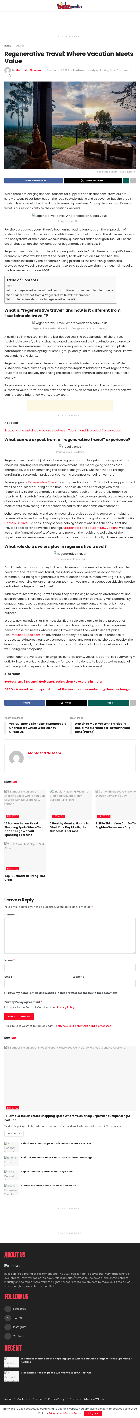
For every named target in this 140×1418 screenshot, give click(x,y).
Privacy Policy (65, 1007)
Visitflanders (72, 528)
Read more (16, 1133)
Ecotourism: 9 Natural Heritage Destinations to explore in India (53, 681)
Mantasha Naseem (28, 70)
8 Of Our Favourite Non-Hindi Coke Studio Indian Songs (56, 1157)
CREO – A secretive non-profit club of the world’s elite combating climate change (67, 689)
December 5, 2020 (58, 70)
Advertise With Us (93, 1399)
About (7, 1399)
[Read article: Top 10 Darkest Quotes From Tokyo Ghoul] (11, 1175)
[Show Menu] (5, 5)
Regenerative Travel (42, 482)
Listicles (58, 816)
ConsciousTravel (16, 523)
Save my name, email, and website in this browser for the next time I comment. (63, 993)
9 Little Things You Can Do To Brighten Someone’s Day (115, 825)
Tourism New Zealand (103, 528)
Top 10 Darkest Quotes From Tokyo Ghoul (47, 1171)
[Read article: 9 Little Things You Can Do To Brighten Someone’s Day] (116, 805)
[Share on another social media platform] (133, 180)
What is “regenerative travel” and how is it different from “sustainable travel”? (59, 290)
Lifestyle (92, 70)
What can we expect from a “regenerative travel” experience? (48, 295)
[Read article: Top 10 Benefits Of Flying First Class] (25, 857)
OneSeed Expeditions (25, 635)
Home (7, 45)
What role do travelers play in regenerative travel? (40, 299)
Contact (22, 1399)
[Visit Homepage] (70, 5)
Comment (12, 914)
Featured (20, 45)
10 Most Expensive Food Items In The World (48, 1185)
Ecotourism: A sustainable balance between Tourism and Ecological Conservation (62, 430)
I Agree (93, 1413)
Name (9, 960)
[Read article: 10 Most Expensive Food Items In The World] (11, 1189)
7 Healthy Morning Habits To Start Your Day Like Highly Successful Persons (69, 827)
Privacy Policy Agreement (23, 1002)
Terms (74, 1399)
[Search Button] (134, 5)
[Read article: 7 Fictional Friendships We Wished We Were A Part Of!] (11, 1147)
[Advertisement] (70, 21)
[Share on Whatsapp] (126, 180)
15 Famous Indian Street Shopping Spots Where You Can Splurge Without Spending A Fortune (23, 829)
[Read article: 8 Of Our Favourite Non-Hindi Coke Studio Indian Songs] (11, 1161)
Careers (37, 1399)
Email (9, 977)
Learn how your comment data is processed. (83, 1026)
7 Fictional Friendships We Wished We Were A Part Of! (56, 1143)
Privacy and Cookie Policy (65, 1413)
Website (78, 977)
